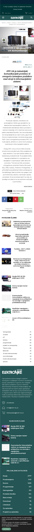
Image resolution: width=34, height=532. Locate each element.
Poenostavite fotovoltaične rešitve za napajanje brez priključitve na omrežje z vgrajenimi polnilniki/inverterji (22, 299)
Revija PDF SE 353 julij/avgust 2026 (18, 277)
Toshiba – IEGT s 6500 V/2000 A (22, 250)
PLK (23, 193)
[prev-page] (3, 326)
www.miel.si (28, 186)
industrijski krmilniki (19, 191)
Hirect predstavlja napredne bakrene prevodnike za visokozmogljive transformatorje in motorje (22, 239)
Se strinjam (6, 529)
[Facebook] (4, 199)
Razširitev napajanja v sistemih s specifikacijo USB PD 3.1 (20, 310)
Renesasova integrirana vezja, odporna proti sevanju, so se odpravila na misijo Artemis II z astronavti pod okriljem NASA (22, 263)
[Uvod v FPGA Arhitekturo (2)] (6, 320)
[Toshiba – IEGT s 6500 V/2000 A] (6, 251)
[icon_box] (8, 403)
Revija (8, 22)
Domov (4, 22)
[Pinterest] (15, 199)
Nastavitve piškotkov (12, 525)
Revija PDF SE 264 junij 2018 (9, 211)
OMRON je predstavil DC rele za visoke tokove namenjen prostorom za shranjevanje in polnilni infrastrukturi (22, 225)
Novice (14, 22)
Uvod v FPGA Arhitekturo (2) (21, 319)
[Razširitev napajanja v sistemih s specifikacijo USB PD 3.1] (6, 311)
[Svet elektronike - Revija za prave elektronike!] (17, 18)
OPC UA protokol (15, 193)
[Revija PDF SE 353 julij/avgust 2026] (6, 278)
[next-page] (6, 326)
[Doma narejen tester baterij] (6, 288)
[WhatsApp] (21, 199)
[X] (10, 199)
